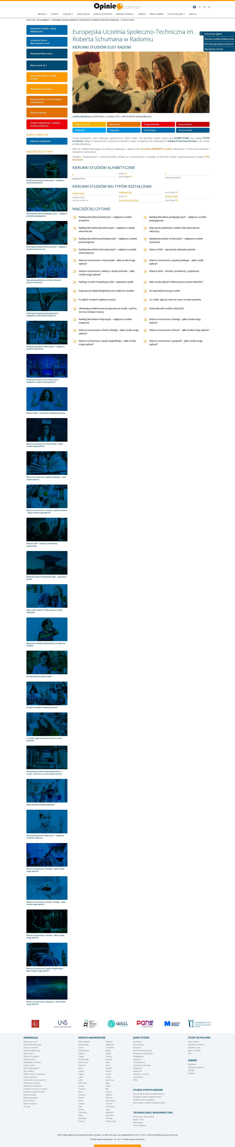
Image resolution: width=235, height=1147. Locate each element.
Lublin (80, 1077)
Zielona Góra (111, 1121)
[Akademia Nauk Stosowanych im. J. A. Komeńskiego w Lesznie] (35, 1024)
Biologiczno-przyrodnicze (143, 1053)
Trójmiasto (82, 1112)
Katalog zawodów (30, 1098)
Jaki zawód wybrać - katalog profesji (43, 77)
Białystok (109, 1041)
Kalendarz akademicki (40, 141)
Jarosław (109, 1059)
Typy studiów (29, 1071)
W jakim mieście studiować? (34, 1074)
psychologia (124, 176)
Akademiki (80, 130)
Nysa (108, 1083)
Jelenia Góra (83, 1062)
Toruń (108, 1109)
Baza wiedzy (138, 1122)
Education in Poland (196, 1044)
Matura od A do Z (38, 65)
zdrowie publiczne (173, 177)
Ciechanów (110, 1047)
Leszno (108, 1074)
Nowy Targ (82, 1083)
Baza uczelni (83, 14)
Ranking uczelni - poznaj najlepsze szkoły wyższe (46, 101)
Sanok (80, 1100)
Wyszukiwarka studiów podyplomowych (148, 1094)
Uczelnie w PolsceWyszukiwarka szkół (39, 42)
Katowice (81, 1065)
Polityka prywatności (196, 1067)
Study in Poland (175, 14)
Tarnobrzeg (110, 1106)
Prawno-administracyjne (142, 1050)
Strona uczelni (185, 130)
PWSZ (135, 1080)
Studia (54, 14)
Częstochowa (83, 1050)
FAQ (189, 1053)
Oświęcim (82, 1089)
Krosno (108, 1071)
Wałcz (80, 1115)
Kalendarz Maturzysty (32, 1050)
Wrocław (109, 1118)
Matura (41, 14)
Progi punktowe (151, 124)
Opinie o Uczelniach (31, 1056)
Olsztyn (81, 1086)
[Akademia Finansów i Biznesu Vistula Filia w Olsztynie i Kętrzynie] (63, 1024)
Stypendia (114, 130)
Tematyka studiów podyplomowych (147, 1097)
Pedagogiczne (138, 1056)
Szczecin (109, 1103)
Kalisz (108, 1062)
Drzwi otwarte (185, 124)
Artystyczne (137, 1071)
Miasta (192, 14)
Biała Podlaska (84, 1041)
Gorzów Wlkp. (83, 1059)
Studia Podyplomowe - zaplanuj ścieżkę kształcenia (45, 124)
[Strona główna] (117, 7)
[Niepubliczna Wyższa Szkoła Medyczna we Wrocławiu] (200, 1024)
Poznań (109, 1092)
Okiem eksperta (139, 1125)
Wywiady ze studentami (33, 1086)
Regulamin (192, 1064)
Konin (80, 1068)
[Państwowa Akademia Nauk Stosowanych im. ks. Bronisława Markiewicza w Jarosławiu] (90, 1024)
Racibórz (109, 1095)
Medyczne (137, 1047)
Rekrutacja (114, 124)
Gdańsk (81, 1053)
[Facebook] (194, 7)
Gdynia (108, 1053)
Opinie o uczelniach (102, 14)
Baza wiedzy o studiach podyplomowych (149, 1103)
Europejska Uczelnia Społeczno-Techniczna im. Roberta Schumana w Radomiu (85, 20)
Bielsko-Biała (83, 1044)
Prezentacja (149, 130)
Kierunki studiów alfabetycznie (219, 39)
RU (209, 7)
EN (204, 7)
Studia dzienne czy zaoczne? (35, 1080)
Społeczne (137, 1059)
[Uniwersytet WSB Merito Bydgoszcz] (117, 1024)
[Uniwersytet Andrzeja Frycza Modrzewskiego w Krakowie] (145, 1024)
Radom (81, 1098)
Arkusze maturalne (31, 1047)
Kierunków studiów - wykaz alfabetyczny (43, 30)
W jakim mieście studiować (143, 1100)
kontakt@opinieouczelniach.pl (165, 1135)
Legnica (81, 1074)
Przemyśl (81, 1095)
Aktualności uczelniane (32, 1062)
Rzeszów (109, 1098)
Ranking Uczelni (30, 1059)
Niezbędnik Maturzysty (41, 53)
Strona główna (43, 20)
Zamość (81, 1121)
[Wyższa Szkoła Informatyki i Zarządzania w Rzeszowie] (172, 1024)
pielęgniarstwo (78, 178)
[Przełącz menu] (202, 33)
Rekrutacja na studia (32, 1083)
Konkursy (191, 1073)
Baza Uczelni (29, 1053)
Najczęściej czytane (214, 49)
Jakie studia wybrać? (31, 1068)
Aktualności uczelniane (41, 89)
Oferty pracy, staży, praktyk (143, 1116)
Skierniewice (110, 1100)
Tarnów (81, 1109)
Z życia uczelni (29, 1065)
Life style (27, 1106)
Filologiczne (137, 1068)
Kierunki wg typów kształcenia (219, 44)
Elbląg (108, 1050)
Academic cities (194, 1047)
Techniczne (137, 1041)
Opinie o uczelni (82, 124)
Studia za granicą (38, 112)
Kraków (81, 1071)
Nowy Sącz (110, 1080)
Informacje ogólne (213, 34)
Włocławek (82, 1118)
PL (200, 7)
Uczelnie (67, 14)
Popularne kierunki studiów (34, 1092)
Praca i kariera (157, 14)
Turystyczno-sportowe (142, 1065)
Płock (80, 1092)
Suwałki (81, 1103)
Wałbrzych (110, 1112)
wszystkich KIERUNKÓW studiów (156, 149)
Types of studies (194, 1050)
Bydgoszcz (110, 1044)
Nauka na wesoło (30, 1103)
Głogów (81, 1056)
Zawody (142, 14)
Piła (107, 1089)
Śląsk (80, 1106)
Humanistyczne (139, 1062)
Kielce (108, 1065)
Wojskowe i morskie (141, 1074)
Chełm (80, 1047)
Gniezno (109, 1056)
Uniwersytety (138, 1077)
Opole (108, 1086)
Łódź (80, 1080)
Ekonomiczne (138, 1044)
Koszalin (109, 1068)
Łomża (108, 1077)
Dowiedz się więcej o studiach (35, 1089)
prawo (121, 173)
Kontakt (191, 1070)
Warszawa (110, 1115)
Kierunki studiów (124, 14)
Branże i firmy (138, 1119)
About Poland (193, 1041)
